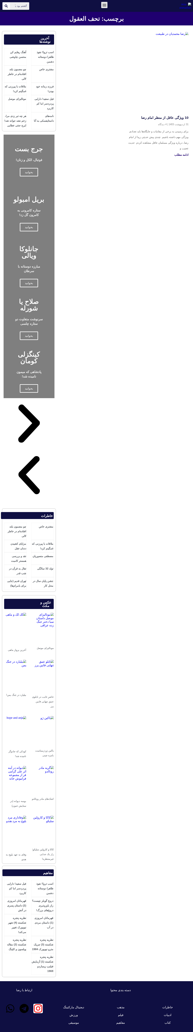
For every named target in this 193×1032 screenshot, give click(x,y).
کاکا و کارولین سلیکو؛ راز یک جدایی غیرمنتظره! (43, 854)
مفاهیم (120, 1022)
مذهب (121, 1007)
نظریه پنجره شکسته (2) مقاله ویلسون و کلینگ (16, 944)
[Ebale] (24, 1018)
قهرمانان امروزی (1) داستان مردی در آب (43, 922)
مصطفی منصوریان (43, 556)
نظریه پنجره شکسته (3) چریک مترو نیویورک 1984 (42, 944)
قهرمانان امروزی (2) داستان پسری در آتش (16, 905)
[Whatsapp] (10, 1008)
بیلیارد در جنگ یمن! (16, 695)
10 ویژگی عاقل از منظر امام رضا (164, 118)
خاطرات (167, 1007)
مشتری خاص (46, 69)
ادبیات (167, 1015)
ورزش (74, 1015)
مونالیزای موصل (17, 98)
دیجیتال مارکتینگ (73, 1007)
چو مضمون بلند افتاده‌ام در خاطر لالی (17, 74)
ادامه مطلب (181, 154)
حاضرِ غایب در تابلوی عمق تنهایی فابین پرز (43, 701)
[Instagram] (38, 1008)
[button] (104, 5)
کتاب (168, 1022)
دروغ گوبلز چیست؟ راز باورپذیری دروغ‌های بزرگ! (42, 905)
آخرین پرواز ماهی (17, 650)
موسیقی (73, 1022)
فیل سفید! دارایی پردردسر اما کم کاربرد (44, 103)
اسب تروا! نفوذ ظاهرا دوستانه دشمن (45, 57)
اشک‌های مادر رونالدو (43, 798)
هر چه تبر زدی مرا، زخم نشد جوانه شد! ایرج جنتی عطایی (15, 120)
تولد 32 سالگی (45, 568)
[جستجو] (6, 6)
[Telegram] (24, 1008)
